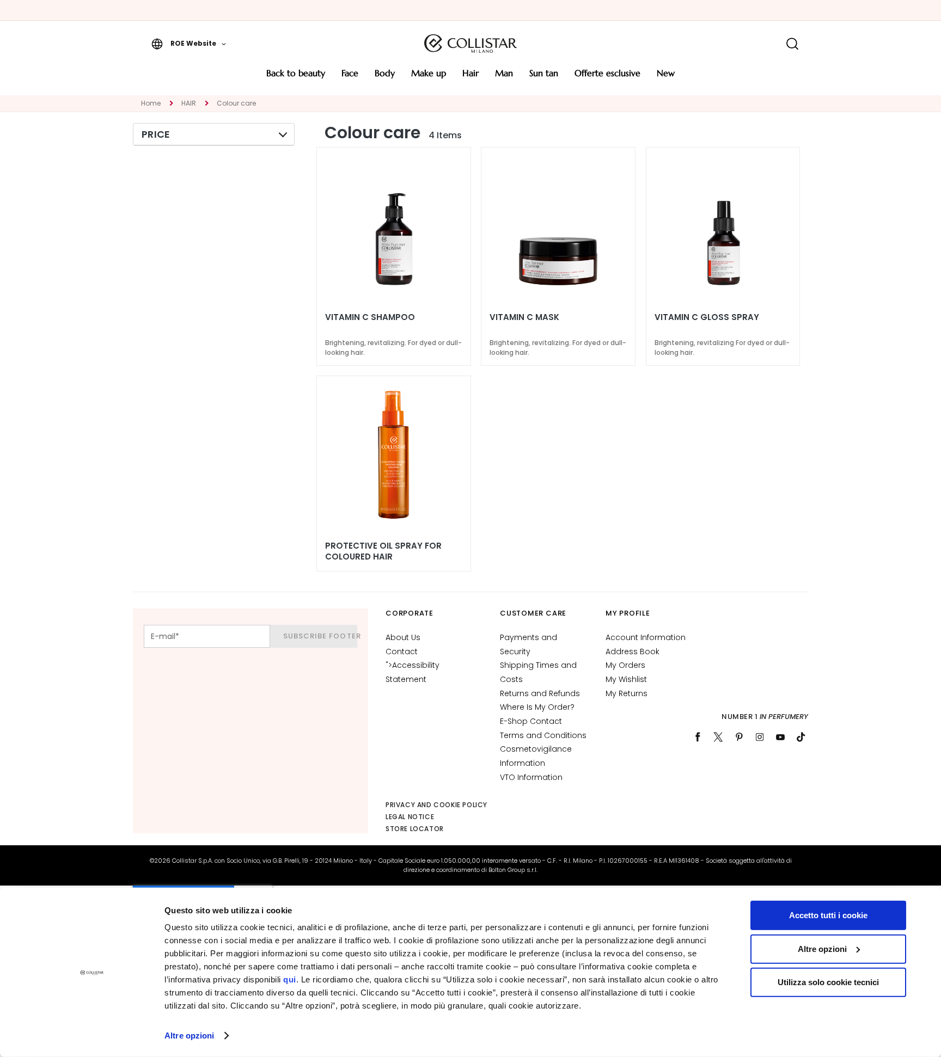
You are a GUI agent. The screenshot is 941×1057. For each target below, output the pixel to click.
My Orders (625, 665)
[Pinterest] (739, 737)
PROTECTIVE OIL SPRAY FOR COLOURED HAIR (383, 551)
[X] (718, 737)
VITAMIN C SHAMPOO (370, 317)
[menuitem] (295, 77)
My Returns (626, 693)
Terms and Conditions (543, 735)
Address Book (632, 651)
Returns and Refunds (540, 693)
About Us (403, 637)
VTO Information (531, 777)
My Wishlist (626, 679)
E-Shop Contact (531, 721)
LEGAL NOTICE (410, 816)
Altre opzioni (189, 1035)
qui (289, 979)
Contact (402, 651)
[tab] (213, 134)
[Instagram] (760, 737)
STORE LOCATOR (415, 828)
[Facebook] (698, 737)
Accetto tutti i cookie (828, 915)
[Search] (792, 44)
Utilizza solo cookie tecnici (828, 982)
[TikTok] (801, 737)
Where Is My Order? (537, 707)
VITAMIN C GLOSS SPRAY (707, 317)
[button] (188, 44)
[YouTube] (780, 737)
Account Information (646, 637)
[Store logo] (470, 43)
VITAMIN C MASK (524, 317)
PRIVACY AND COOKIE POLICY (436, 804)
